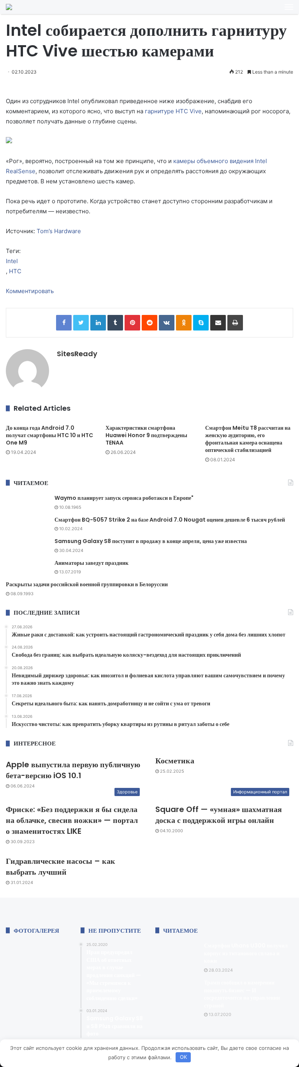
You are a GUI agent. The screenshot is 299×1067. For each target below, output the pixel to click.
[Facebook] (64, 322)
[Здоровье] (9, 7)
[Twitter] (81, 322)
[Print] (235, 322)
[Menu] (289, 7)
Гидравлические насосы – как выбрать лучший (60, 866)
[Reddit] (149, 322)
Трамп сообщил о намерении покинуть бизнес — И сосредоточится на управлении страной (242, 994)
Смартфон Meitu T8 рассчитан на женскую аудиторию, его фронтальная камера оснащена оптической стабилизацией (247, 439)
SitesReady (77, 354)
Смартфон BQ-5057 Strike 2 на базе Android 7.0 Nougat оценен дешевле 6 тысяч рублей (170, 520)
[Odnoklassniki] (184, 322)
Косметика (174, 760)
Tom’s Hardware (59, 231)
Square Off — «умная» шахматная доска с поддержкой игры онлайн (218, 815)
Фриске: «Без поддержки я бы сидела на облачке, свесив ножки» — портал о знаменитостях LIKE (72, 820)
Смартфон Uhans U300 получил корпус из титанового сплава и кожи (246, 953)
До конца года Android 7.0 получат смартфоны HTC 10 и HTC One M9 (49, 435)
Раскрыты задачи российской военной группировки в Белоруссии (87, 584)
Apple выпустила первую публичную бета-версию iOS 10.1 (73, 770)
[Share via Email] (218, 322)
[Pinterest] (132, 322)
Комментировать (30, 291)
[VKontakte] (166, 322)
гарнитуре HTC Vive (173, 111)
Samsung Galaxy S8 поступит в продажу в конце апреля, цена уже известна (151, 541)
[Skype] (201, 322)
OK (183, 1057)
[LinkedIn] (98, 322)
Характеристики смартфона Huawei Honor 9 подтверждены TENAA (146, 435)
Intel (12, 261)
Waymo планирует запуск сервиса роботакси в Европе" (124, 498)
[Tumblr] (115, 322)
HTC (15, 271)
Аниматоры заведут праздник (91, 563)
